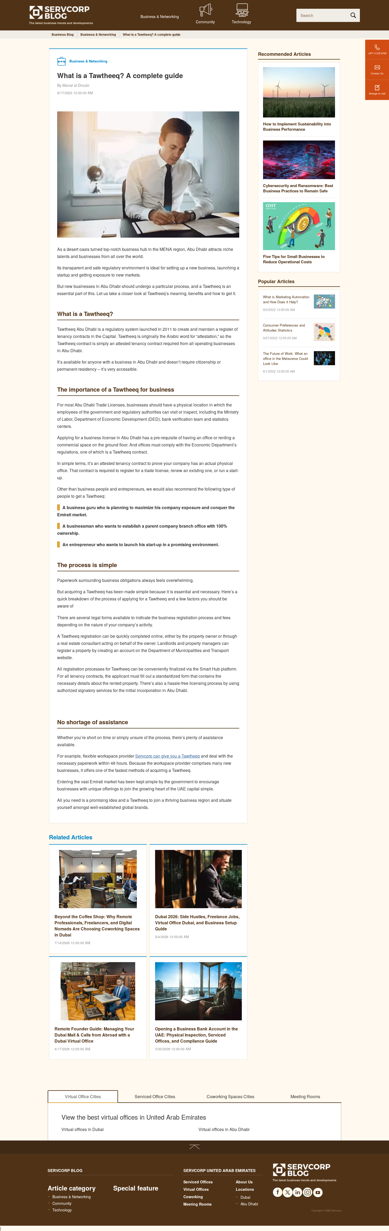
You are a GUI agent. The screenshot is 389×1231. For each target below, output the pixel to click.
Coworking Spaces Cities (230, 1096)
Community (61, 1203)
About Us (244, 1181)
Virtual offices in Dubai (82, 1129)
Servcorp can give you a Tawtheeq (167, 756)
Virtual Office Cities (83, 1096)
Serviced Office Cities (155, 1096)
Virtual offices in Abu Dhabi (224, 1129)
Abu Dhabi (249, 1203)
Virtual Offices (196, 1189)
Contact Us (377, 73)
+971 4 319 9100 (377, 53)
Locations (245, 1189)
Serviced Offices (198, 1181)
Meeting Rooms (305, 1096)
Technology (62, 1209)
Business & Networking (71, 1196)
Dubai (245, 1197)
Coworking (193, 1196)
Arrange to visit (377, 93)
